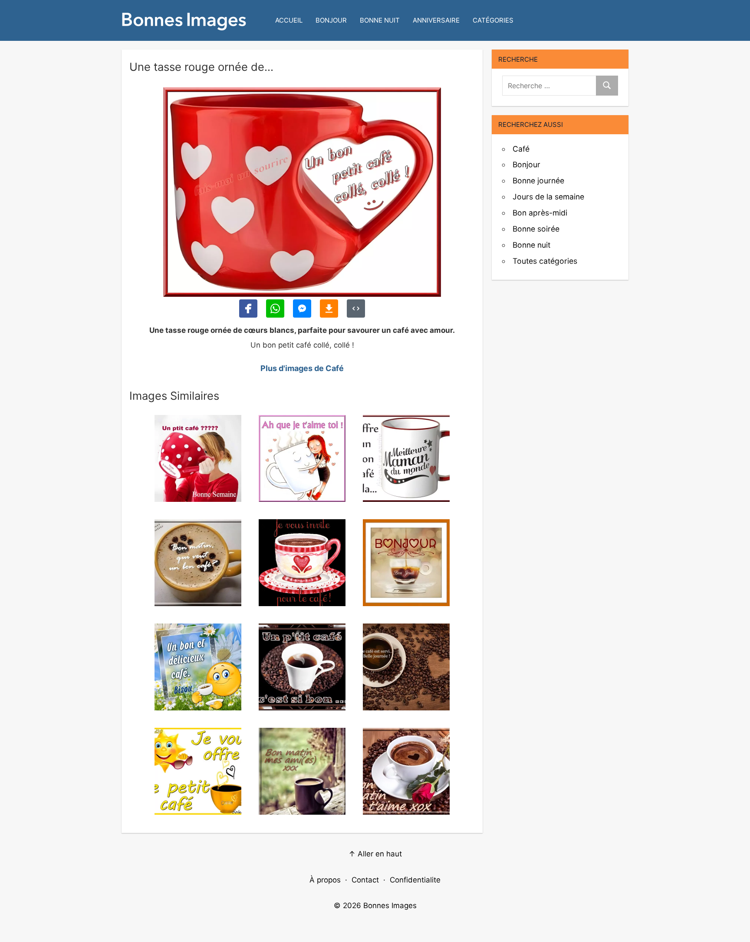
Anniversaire (436, 20)
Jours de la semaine (548, 196)
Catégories (493, 20)
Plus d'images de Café (302, 368)
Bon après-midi (540, 212)
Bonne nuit (380, 20)
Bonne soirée (536, 228)
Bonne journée (538, 180)
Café (521, 148)
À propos (325, 880)
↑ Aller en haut (375, 853)
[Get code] (356, 308)
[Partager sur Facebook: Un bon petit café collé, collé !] (248, 308)
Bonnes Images (390, 905)
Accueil (289, 20)
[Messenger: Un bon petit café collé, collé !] (302, 308)
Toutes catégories (545, 260)
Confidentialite (415, 880)
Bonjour (331, 20)
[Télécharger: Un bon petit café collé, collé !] (329, 308)
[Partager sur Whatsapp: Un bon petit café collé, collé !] (275, 308)
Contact (365, 880)
